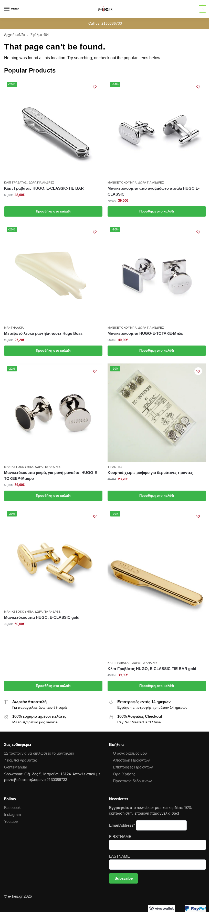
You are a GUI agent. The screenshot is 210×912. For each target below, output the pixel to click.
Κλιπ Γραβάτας (15, 182)
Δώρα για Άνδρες (42, 182)
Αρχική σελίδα (14, 35)
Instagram (12, 815)
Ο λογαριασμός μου (130, 753)
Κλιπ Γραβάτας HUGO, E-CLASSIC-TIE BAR (44, 188)
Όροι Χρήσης (124, 774)
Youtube (11, 821)
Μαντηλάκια (14, 327)
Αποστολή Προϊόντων (131, 760)
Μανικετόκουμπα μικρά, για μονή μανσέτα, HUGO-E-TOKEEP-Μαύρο (51, 475)
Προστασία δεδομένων (132, 781)
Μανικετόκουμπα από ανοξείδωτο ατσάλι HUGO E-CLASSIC (154, 191)
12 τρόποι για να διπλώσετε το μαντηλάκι (39, 753)
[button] (202, 9)
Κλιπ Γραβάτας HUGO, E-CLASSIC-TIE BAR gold (152, 668)
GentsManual (15, 767)
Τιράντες (115, 466)
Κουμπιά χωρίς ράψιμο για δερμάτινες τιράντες (150, 472)
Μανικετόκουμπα (122, 182)
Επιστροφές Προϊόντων (133, 767)
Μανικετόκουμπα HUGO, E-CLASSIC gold (41, 617)
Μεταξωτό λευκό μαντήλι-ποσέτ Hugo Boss (43, 333)
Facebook (12, 808)
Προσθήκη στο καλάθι (53, 211)
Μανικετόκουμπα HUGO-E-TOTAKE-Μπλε (145, 333)
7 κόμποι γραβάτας (20, 760)
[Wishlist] (95, 87)
